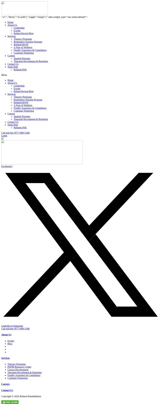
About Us (12, 25)
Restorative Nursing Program (28, 41)
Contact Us (12, 64)
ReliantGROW (21, 44)
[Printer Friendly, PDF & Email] (10, 402)
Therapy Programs (23, 39)
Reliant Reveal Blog (24, 33)
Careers (11, 55)
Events (17, 30)
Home (10, 22)
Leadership (19, 27)
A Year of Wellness (23, 47)
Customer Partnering (24, 53)
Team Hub (12, 67)
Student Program (22, 58)
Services (11, 36)
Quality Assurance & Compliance (30, 50)
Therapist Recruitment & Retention (31, 61)
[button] (79, 75)
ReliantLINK (20, 69)
